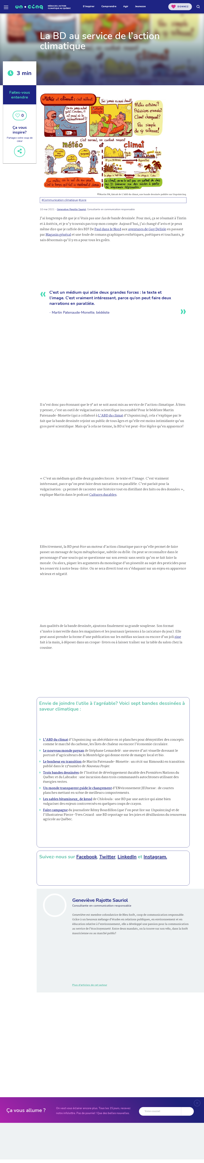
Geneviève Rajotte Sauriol (71, 209)
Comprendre (108, 6)
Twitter (107, 857)
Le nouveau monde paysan (63, 750)
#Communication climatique (60, 200)
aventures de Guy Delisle (147, 229)
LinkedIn (127, 857)
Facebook (86, 857)
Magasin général (58, 234)
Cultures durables (103, 495)
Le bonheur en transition (62, 761)
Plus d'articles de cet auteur (89, 985)
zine (178, 637)
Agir (125, 6)
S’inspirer (89, 6)
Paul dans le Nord (108, 229)
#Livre (82, 200)
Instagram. (155, 857)
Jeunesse (140, 6)
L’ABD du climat (110, 415)
